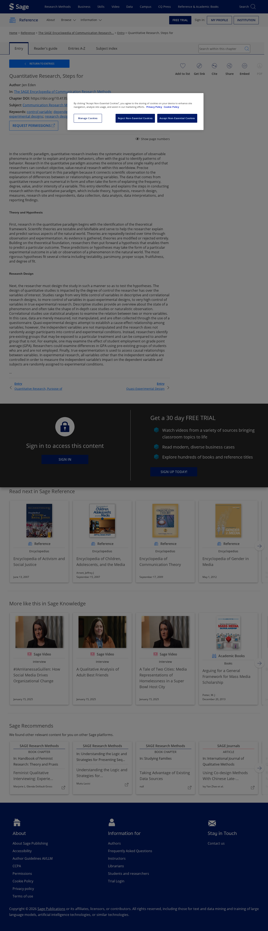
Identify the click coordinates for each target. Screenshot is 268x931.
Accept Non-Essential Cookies (177, 118)
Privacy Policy (154, 106)
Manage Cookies (88, 118)
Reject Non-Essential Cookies (135, 118)
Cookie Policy (171, 106)
